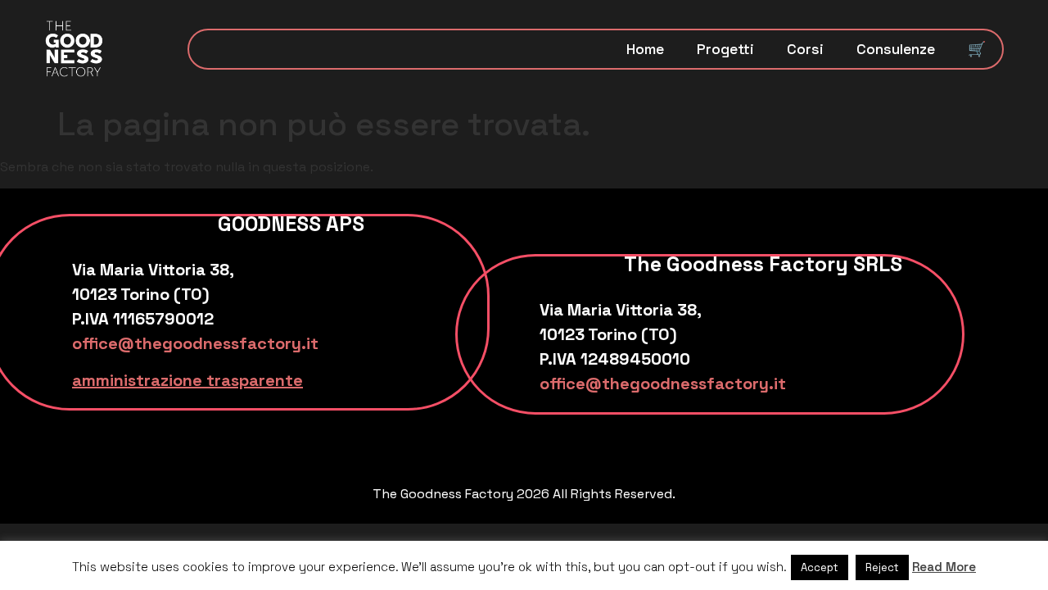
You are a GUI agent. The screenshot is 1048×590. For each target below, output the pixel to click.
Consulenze (895, 48)
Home (645, 48)
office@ (103, 343)
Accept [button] (819, 567)
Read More (944, 566)
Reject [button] (882, 567)
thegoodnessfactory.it (226, 343)
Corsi (805, 48)
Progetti (725, 48)
